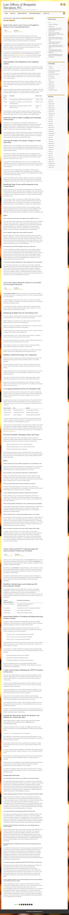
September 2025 (52, 113)
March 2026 (51, 101)
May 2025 (50, 121)
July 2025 (50, 117)
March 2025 (51, 125)
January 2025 (51, 129)
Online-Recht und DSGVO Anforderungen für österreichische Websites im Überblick (20, 550)
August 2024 (51, 135)
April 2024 (51, 139)
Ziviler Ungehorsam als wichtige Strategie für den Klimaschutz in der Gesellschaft (56, 51)
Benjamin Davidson (18, 31)
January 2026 (51, 105)
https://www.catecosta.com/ (9, 431)
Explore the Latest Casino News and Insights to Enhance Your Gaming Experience (21, 26)
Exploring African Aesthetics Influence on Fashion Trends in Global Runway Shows (56, 34)
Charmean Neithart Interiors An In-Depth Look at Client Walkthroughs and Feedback (55, 56)
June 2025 (50, 119)
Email (64, 4)
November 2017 (52, 145)
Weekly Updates (52, 86)
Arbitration (51, 66)
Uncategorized (51, 82)
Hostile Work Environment (54, 74)
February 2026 (51, 103)
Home (6, 13)
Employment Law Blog (35, 13)
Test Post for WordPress (53, 24)
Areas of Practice (22, 13)
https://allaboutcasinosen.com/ (20, 55)
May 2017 (50, 155)
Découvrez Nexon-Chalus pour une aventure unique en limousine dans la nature (56, 39)
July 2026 (50, 99)
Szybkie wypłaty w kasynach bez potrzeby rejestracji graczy (55, 42)
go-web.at (10, 733)
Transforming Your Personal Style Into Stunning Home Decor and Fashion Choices (55, 29)
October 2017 (51, 147)
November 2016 (52, 165)
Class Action (51, 68)
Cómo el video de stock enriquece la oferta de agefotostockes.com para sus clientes (56, 46)
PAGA (50, 80)
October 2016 (51, 167)
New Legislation (52, 78)
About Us (12, 13)
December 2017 (52, 143)
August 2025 (51, 115)
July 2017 (50, 151)
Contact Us (46, 13)
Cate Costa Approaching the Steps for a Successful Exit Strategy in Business (22, 283)
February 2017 (51, 159)
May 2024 (50, 137)
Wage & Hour (51, 84)
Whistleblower (51, 88)
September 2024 (52, 133)
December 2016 (52, 163)
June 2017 (50, 153)
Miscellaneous (51, 76)
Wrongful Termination (53, 90)
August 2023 (51, 141)
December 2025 (52, 107)
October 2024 (51, 131)
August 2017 (51, 149)
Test (49, 22)
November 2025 (52, 109)
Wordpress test (51, 26)
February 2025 (51, 127)
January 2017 (51, 161)
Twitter (61, 4)
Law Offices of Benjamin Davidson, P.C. (19, 6)
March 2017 (51, 157)
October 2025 (51, 111)
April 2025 (51, 123)
